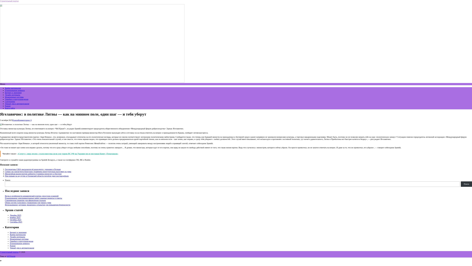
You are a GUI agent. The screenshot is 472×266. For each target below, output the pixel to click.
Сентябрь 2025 (16, 222)
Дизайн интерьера (12, 95)
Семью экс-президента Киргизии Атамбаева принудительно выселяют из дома (38, 172)
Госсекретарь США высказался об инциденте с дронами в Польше (33, 169)
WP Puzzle (11, 256)
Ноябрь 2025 (15, 217)
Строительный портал (9, 1)
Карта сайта (10, 108)
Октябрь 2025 (15, 220)
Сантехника (10, 101)
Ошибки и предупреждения (16, 99)
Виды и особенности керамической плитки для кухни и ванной (32, 196)
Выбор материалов (13, 88)
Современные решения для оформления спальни (25, 200)
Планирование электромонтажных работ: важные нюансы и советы (33, 198)
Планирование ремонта (15, 90)
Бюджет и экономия (13, 93)
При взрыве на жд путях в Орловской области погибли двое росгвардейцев (37, 176)
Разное (8, 106)
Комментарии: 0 (25, 120)
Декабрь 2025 (15, 215)
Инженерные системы (14, 97)
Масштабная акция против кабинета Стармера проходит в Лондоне (33, 174)
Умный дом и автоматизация (17, 104)
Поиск (7, 180)
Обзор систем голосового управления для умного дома (28, 203)
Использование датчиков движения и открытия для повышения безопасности (37, 205)
